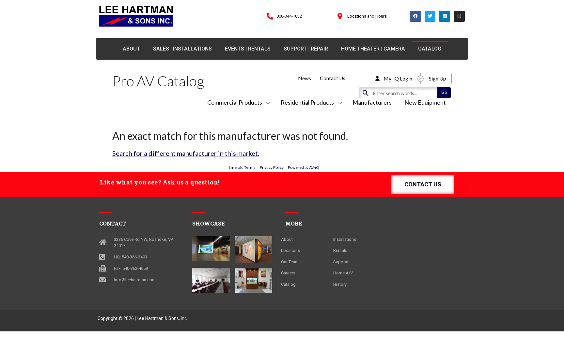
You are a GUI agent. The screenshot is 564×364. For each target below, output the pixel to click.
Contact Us (332, 78)
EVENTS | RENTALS (248, 49)
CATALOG (429, 49)
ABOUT (131, 49)
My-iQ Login (398, 78)
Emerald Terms (242, 167)
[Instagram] (459, 16)
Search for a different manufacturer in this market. (185, 153)
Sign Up (437, 78)
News (304, 78)
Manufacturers (372, 102)
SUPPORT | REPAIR (306, 49)
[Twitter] (430, 16)
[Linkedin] (444, 16)
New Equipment (425, 102)
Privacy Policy (272, 167)
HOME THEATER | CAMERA (373, 49)
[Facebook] (415, 16)
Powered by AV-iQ (303, 167)
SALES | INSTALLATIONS (182, 49)
